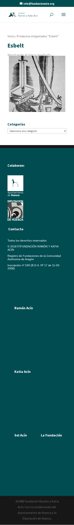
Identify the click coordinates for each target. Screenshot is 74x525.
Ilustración (20, 335)
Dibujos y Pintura (25, 398)
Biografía (20, 318)
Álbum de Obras (24, 362)
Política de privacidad (20, 292)
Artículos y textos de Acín (30, 346)
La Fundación (51, 435)
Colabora (46, 473)
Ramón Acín (48, 445)
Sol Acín (46, 456)
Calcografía (21, 387)
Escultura (20, 329)
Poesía (18, 451)
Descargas (47, 478)
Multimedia (47, 462)
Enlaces (46, 467)
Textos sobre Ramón (27, 351)
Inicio (11, 36)
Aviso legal (14, 274)
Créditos (12, 286)
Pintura (18, 324)
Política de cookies (20, 280)
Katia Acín (22, 371)
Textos (18, 415)
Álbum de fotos (23, 357)
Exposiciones (22, 409)
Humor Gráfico (23, 340)
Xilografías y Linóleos (27, 393)
